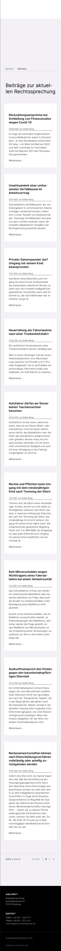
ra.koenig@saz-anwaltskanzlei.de (26, 823)
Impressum (10, 945)
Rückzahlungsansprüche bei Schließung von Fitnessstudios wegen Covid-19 (30, 118)
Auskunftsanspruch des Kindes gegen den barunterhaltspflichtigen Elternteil (30, 672)
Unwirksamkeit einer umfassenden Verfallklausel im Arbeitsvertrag (28, 189)
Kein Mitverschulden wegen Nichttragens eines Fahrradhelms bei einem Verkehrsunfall (30, 575)
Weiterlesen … (16, 160)
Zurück (36, 859)
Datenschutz (23, 945)
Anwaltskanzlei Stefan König (18, 10)
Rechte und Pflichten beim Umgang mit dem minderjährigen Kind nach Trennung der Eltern (30, 487)
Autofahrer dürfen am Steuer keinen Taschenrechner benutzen (29, 407)
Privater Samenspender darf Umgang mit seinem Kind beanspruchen (28, 263)
